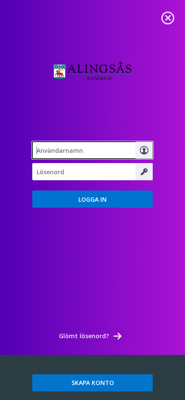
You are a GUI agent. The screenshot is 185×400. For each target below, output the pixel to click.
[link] (167, 17)
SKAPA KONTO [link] (92, 383)
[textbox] (92, 150)
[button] (92, 199)
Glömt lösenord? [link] (84, 336)
